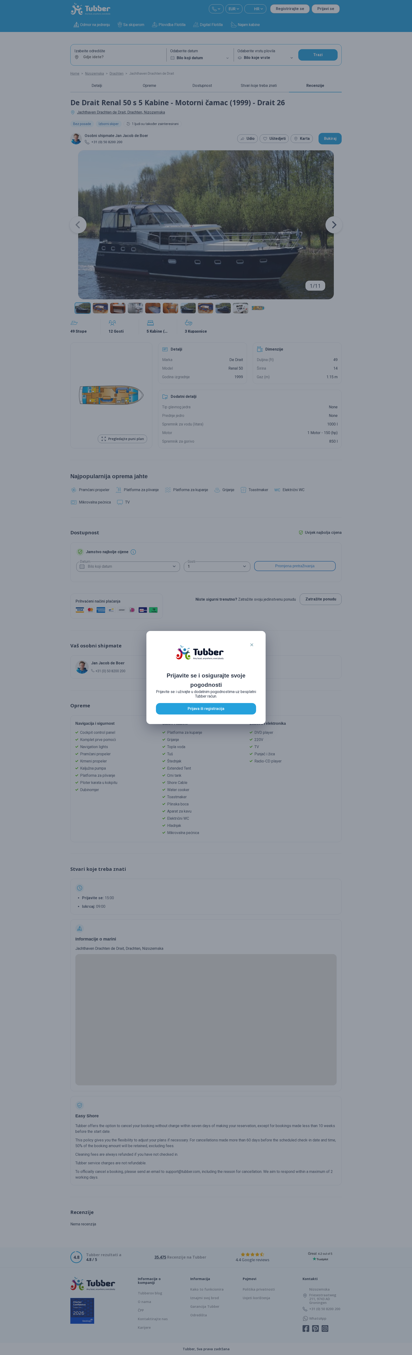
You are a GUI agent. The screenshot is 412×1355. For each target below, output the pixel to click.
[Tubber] (200, 657)
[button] (251, 645)
